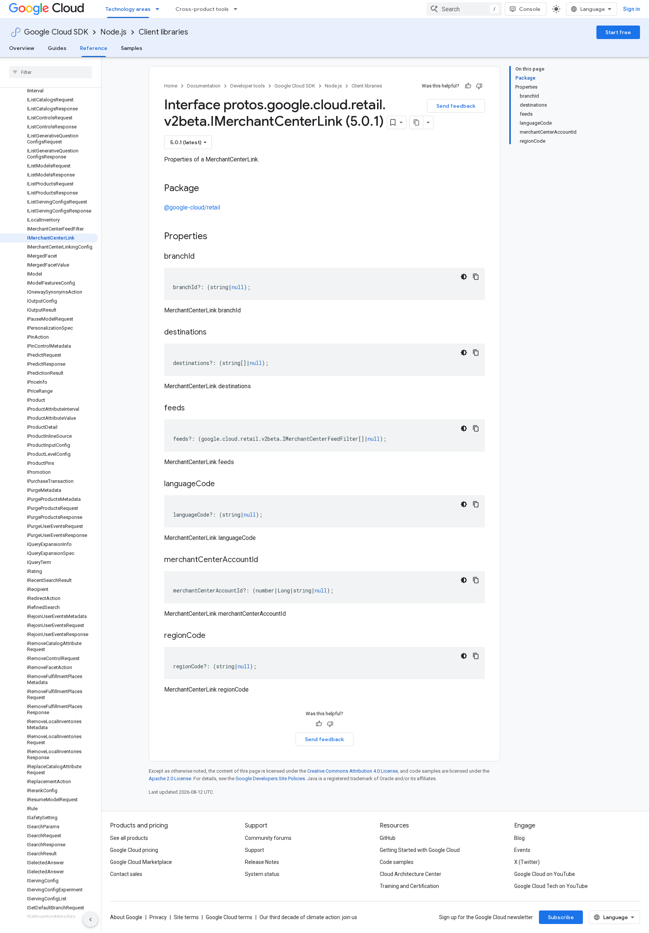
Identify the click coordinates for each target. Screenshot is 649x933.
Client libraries (163, 32)
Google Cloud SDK (56, 32)
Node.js (113, 32)
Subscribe (561, 917)
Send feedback (455, 105)
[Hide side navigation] (90, 919)
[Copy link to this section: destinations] (214, 332)
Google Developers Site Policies (270, 778)
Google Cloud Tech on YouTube (551, 886)
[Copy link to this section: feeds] (192, 408)
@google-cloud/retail (192, 207)
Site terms (186, 917)
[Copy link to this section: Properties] (217, 236)
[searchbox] (50, 72)
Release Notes (262, 862)
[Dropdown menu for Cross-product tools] (238, 9)
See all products (129, 838)
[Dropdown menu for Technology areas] (160, 9)
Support (254, 850)
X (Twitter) (527, 862)
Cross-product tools (202, 9)
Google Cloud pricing (134, 850)
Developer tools (247, 86)
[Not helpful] (479, 86)
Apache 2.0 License (170, 778)
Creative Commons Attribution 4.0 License (352, 771)
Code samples (397, 862)
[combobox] (464, 9)
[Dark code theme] (464, 277)
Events (522, 850)
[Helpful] (468, 86)
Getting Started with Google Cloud (420, 850)
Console (529, 9)
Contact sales (126, 874)
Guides (57, 48)
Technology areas (128, 9)
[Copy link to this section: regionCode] (212, 636)
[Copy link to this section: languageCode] (222, 484)
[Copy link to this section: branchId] (202, 256)
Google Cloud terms (229, 917)
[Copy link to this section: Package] (206, 188)
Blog (519, 838)
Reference (93, 48)
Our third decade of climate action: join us (308, 917)
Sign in (631, 9)
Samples (131, 48)
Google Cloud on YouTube (544, 874)
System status (262, 874)
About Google (126, 917)
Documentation (203, 86)
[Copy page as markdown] (416, 122)
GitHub (387, 838)
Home (170, 86)
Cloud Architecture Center (410, 874)
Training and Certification (409, 886)
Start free (618, 32)
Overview (21, 48)
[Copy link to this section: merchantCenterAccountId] (265, 560)
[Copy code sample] (476, 277)
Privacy (158, 917)
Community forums (268, 838)
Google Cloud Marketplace (141, 862)
